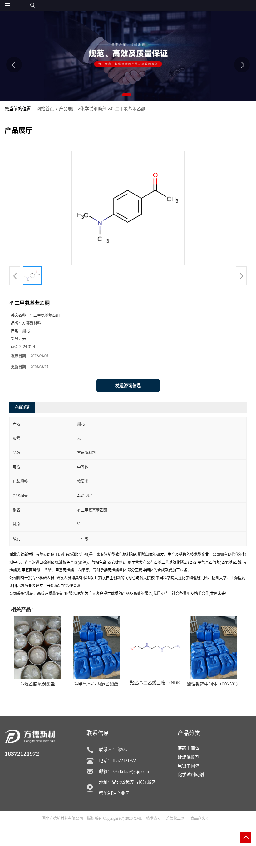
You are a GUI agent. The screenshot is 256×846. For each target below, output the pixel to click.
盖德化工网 (175, 818)
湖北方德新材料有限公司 (62, 818)
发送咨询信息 (128, 385)
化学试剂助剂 (93, 108)
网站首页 (45, 108)
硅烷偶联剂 (188, 757)
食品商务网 (199, 818)
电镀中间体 (188, 766)
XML (138, 818)
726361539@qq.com (130, 771)
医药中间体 (188, 748)
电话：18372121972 (117, 760)
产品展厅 (67, 108)
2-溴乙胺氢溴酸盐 (38, 684)
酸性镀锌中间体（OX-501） (213, 684)
